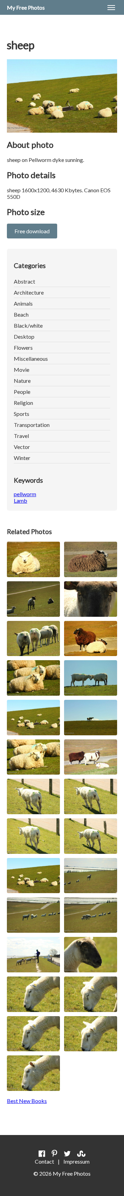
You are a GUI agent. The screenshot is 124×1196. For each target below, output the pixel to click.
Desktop (24, 336)
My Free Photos (26, 7)
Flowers (23, 347)
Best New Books (27, 1100)
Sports (21, 413)
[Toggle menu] (111, 7)
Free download (32, 231)
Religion (23, 402)
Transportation (32, 424)
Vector (22, 446)
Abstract (24, 281)
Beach (21, 314)
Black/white (28, 325)
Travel (21, 435)
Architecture (29, 292)
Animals (23, 303)
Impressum (76, 1161)
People (22, 391)
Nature (22, 380)
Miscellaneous (31, 358)
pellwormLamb (25, 497)
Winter (22, 457)
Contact (44, 1161)
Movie (21, 369)
